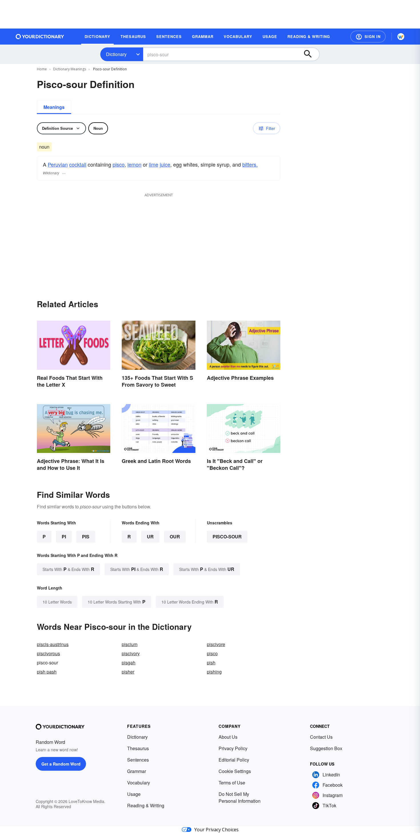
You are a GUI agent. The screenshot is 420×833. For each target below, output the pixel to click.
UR (150, 536)
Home (42, 69)
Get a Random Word (61, 764)
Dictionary (116, 54)
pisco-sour (227, 536)
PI (64, 536)
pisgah (128, 662)
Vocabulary (138, 782)
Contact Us (321, 737)
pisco (119, 164)
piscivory (131, 653)
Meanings (54, 107)
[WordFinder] (400, 36)
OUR (175, 536)
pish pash (47, 671)
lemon (134, 164)
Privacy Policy (233, 748)
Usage (134, 794)
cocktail (77, 164)
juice (165, 164)
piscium (129, 644)
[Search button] (310, 54)
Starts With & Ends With (68, 569)
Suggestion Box (326, 748)
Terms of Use (232, 782)
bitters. (250, 164)
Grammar (136, 771)
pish (211, 662)
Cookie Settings (235, 771)
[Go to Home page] (40, 36)
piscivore (216, 644)
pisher (128, 671)
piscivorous (48, 653)
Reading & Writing (145, 805)
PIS (85, 536)
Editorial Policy (234, 759)
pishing (214, 671)
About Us (228, 737)
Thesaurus (138, 748)
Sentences (138, 759)
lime (153, 164)
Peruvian (58, 164)
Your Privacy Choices (216, 829)
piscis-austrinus (53, 644)
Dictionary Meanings (69, 69)
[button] (368, 37)
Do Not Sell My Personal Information (240, 797)
